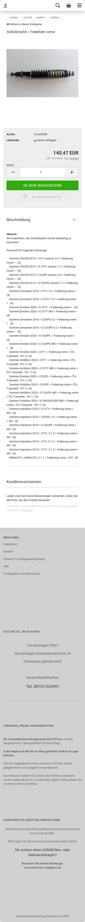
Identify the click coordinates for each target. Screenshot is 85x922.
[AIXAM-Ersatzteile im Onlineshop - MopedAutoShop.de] (8, 5)
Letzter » (55, 17)
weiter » (41, 17)
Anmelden (26, 510)
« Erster (13, 17)
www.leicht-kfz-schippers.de (42, 867)
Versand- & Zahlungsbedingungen (24, 559)
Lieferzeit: (13, 140)
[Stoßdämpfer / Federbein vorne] (42, 71)
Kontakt (8, 551)
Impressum (10, 544)
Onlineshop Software (29, 916)
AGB (6, 566)
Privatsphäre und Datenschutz (21, 573)
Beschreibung (18, 219)
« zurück (27, 17)
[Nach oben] (73, 915)
